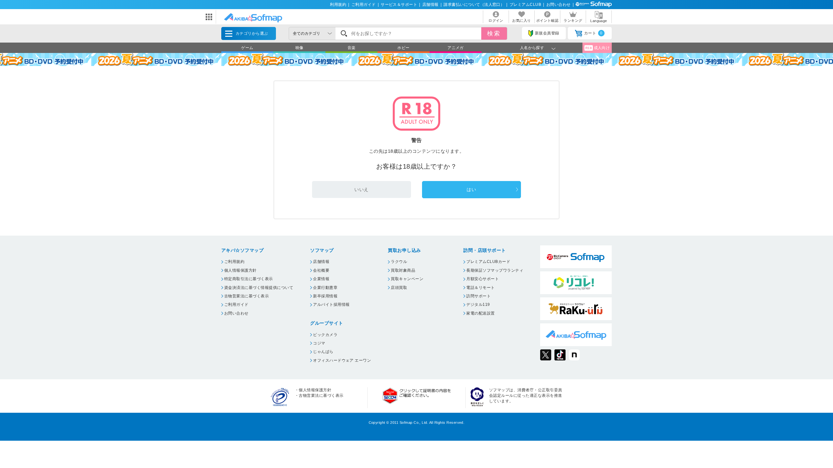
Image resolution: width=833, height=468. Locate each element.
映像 (299, 48)
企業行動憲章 (325, 287)
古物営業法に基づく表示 (246, 296)
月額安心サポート (482, 279)
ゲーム (247, 48)
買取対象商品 (403, 270)
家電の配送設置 (480, 313)
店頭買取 (399, 287)
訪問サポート (478, 296)
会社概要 (321, 270)
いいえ (361, 189)
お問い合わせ (558, 4)
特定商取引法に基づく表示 (248, 279)
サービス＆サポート (399, 4)
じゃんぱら (323, 351)
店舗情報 (430, 4)
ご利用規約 (234, 261)
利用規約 (338, 4)
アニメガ (455, 48)
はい (471, 189)
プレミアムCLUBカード (488, 261)
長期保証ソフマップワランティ (494, 270)
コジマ (319, 343)
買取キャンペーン (407, 279)
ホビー (403, 48)
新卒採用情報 (325, 296)
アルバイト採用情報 (331, 304)
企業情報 (321, 279)
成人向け (597, 48)
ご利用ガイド (363, 4)
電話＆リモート (480, 287)
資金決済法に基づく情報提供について (258, 287)
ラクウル (399, 261)
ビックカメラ (325, 334)
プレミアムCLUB (525, 4)
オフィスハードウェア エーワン (342, 360)
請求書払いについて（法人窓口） (474, 4)
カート (593, 33)
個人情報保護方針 (240, 270)
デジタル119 (478, 304)
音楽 (352, 48)
